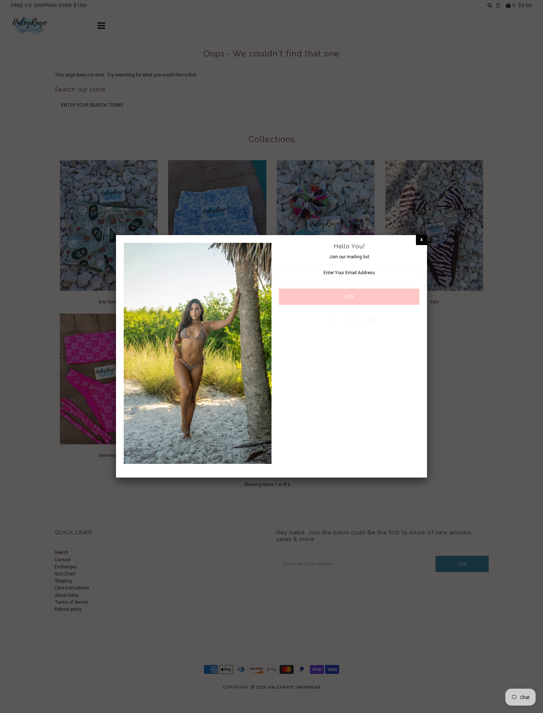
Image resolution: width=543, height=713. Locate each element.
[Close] (421, 239)
